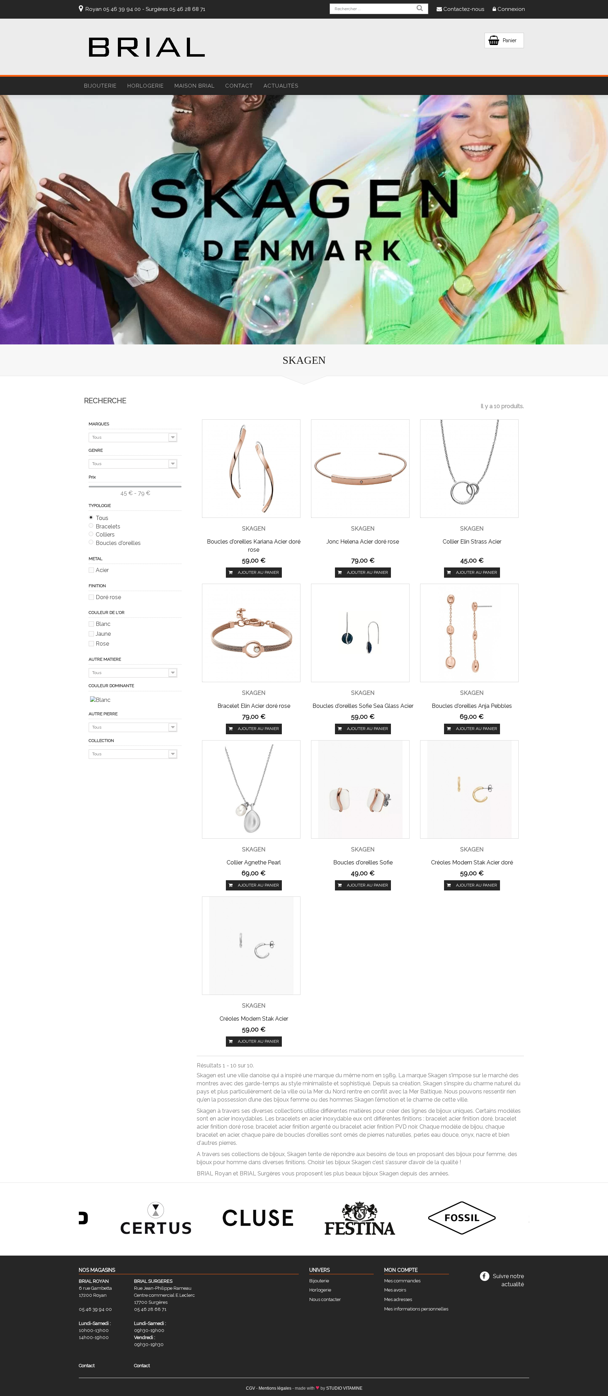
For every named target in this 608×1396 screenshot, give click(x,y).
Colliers (105, 534)
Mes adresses (398, 1299)
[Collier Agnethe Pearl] (251, 789)
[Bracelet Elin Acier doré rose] (251, 632)
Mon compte (401, 1270)
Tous (102, 518)
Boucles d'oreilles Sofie (363, 862)
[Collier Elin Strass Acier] (469, 468)
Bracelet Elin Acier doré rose (253, 706)
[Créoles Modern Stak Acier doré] (469, 789)
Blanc (103, 624)
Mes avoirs (395, 1290)
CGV (250, 1388)
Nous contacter (325, 1299)
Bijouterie (319, 1280)
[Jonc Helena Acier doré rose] (360, 468)
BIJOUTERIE (100, 86)
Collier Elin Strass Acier (472, 541)
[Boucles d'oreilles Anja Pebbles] (469, 632)
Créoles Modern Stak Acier (254, 1018)
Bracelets (108, 526)
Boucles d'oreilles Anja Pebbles (472, 706)
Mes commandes (402, 1280)
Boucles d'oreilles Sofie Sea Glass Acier (362, 706)
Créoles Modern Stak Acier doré (472, 862)
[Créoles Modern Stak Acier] (251, 945)
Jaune (103, 633)
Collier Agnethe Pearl (254, 862)
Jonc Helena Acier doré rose (363, 541)
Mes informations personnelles (416, 1309)
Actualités (281, 86)
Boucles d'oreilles (118, 543)
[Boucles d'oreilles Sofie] (360, 789)
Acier (102, 570)
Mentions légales (275, 1388)
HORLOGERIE (145, 86)
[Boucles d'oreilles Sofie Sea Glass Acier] (360, 632)
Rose (102, 643)
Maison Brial (195, 86)
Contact (239, 86)
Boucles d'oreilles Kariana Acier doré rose (253, 545)
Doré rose (108, 597)
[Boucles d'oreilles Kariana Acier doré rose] (251, 468)
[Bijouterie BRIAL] (146, 47)
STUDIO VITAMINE (344, 1388)
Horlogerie (320, 1290)
